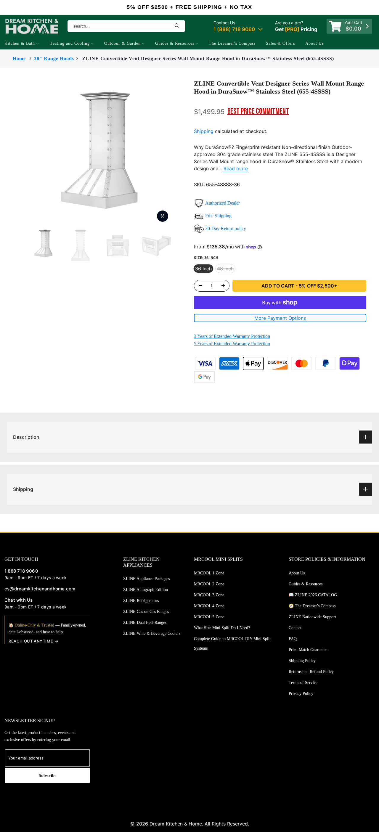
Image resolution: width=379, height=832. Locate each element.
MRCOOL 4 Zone (209, 606)
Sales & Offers (280, 43)
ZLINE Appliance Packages (146, 578)
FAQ (293, 639)
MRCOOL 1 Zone (209, 573)
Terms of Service (303, 682)
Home (19, 58)
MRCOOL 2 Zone (209, 584)
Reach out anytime (31, 641)
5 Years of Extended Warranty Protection (232, 343)
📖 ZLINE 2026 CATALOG (313, 595)
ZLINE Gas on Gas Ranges (146, 611)
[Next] (183, 152)
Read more (235, 168)
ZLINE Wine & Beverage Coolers (151, 633)
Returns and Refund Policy (311, 671)
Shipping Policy (302, 660)
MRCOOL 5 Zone (209, 617)
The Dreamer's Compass (232, 43)
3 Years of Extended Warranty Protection (232, 336)
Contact (295, 628)
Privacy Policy (301, 693)
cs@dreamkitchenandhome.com (39, 589)
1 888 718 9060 (21, 571)
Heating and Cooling (69, 43)
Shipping (203, 131)
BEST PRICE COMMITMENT (258, 111)
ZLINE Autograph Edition (145, 589)
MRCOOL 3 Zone (209, 595)
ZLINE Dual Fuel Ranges (144, 622)
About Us (314, 43)
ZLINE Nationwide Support (312, 617)
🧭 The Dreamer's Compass (312, 606)
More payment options (280, 318)
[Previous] (14, 152)
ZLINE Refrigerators (141, 600)
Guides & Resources (174, 43)
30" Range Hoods (54, 58)
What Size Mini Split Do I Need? (222, 628)
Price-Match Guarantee (308, 650)
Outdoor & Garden (122, 43)
